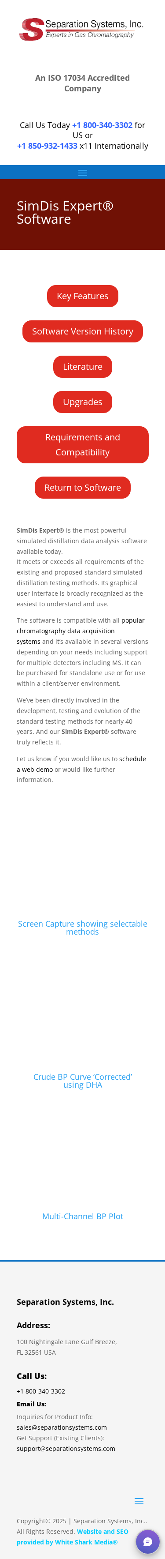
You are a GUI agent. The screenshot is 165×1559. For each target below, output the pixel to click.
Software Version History (82, 331)
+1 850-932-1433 (47, 145)
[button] (148, 1542)
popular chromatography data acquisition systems (81, 631)
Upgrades (83, 402)
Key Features (83, 296)
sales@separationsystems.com (62, 1427)
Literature (83, 366)
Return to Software (82, 487)
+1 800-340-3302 (102, 125)
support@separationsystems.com (66, 1448)
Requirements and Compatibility (82, 444)
